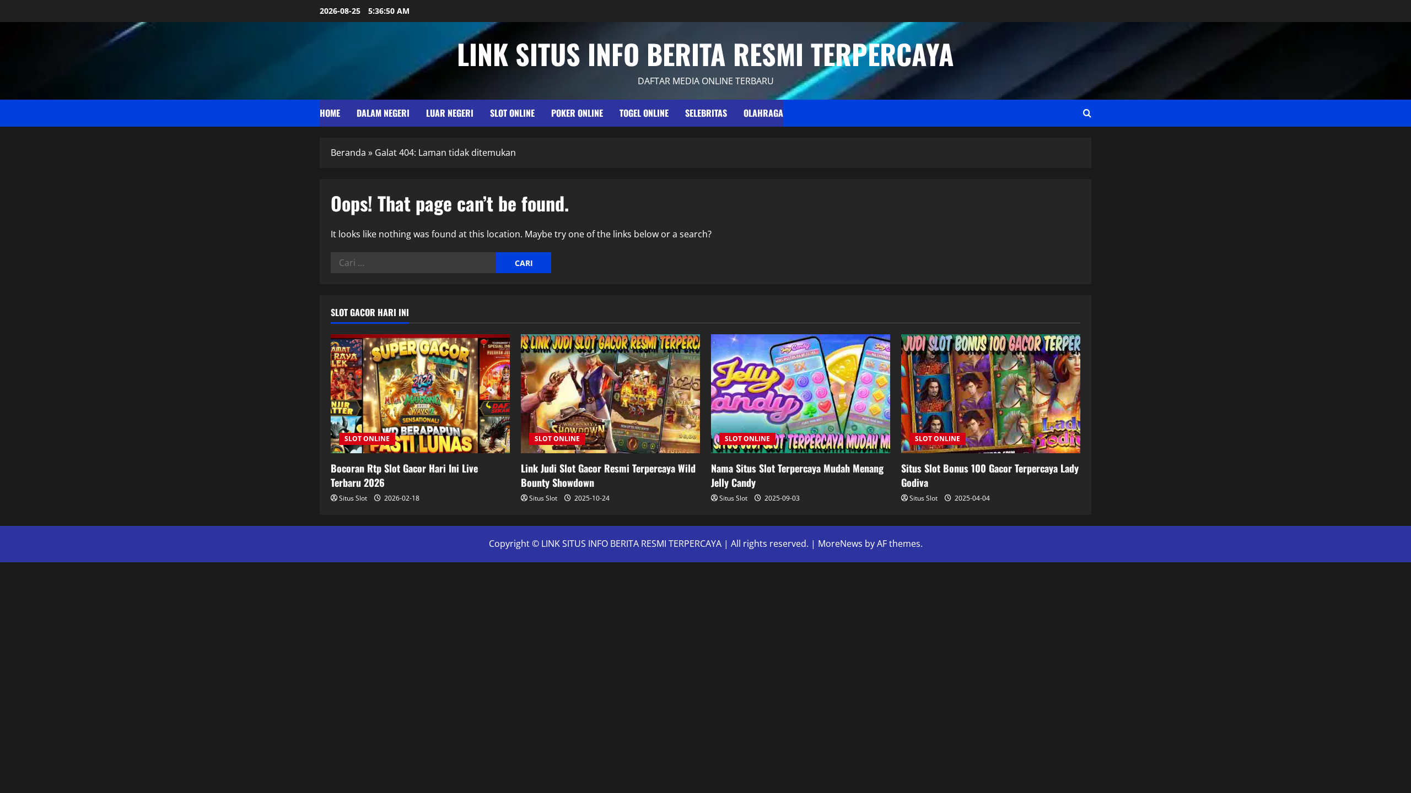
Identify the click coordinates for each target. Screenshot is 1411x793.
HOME (330, 113)
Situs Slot (353, 498)
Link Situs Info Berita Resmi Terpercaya (705, 53)
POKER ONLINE (577, 113)
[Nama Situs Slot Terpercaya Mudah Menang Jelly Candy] (800, 394)
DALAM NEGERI (383, 113)
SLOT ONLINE (512, 113)
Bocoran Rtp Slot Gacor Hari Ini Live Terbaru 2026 (404, 475)
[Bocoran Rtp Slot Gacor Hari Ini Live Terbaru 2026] (420, 394)
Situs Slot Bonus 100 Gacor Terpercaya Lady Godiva (990, 475)
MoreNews (840, 543)
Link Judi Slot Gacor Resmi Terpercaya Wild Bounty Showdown (608, 475)
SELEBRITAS (706, 113)
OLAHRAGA (763, 113)
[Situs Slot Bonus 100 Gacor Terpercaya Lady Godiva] (990, 394)
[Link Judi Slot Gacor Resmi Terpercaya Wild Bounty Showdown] (610, 394)
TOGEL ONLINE (644, 113)
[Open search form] (1087, 113)
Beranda (348, 152)
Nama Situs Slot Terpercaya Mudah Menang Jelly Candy (797, 475)
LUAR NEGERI (449, 113)
